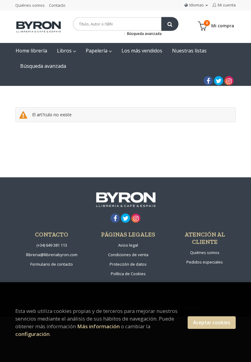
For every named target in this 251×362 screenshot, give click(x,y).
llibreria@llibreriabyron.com (51, 254)
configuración (32, 333)
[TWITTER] (218, 80)
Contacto (57, 5)
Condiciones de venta (128, 254)
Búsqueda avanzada (143, 33)
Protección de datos (128, 264)
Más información (98, 326)
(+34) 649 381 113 (51, 245)
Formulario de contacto (51, 264)
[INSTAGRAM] (229, 80)
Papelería (97, 50)
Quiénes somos (30, 5)
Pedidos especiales (204, 262)
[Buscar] (169, 24)
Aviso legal (128, 245)
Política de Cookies (128, 273)
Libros (65, 50)
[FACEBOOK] (208, 80)
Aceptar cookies (211, 322)
